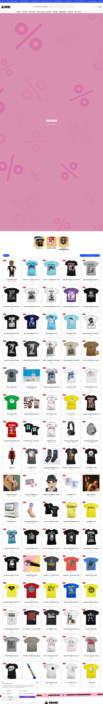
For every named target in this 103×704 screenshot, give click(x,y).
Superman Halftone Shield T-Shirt (12, 602)
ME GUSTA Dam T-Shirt (91, 467)
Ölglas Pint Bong (91, 494)
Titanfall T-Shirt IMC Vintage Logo (31, 655)
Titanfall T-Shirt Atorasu (91, 629)
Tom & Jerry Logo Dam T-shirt (91, 655)
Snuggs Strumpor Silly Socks (31, 521)
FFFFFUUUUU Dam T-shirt (91, 387)
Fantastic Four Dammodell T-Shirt (51, 387)
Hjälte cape (12, 467)
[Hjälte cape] (12, 456)
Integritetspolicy (31, 680)
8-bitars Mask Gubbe (12, 279)
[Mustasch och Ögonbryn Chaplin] (51, 483)
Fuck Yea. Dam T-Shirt (51, 414)
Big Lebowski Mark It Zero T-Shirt (51, 306)
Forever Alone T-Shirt (12, 414)
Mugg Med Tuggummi (11, 494)
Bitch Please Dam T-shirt (51, 333)
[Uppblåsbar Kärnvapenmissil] (31, 671)
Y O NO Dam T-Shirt (71, 682)
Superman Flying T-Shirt (91, 575)
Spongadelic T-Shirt (91, 521)
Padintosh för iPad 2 (12, 521)
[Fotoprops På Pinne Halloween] (31, 402)
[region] (51, 243)
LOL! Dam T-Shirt (31, 467)
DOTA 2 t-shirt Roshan (11, 387)
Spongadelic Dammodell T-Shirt (71, 521)
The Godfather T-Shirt (51, 629)
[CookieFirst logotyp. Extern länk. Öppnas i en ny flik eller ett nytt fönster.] (3, 682)
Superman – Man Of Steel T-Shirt (71, 575)
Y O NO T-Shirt (91, 682)
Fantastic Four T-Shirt (71, 387)
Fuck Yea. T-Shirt (71, 414)
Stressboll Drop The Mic (31, 575)
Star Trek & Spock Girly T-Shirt (11, 548)
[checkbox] (3, 691)
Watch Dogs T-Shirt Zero (51, 682)
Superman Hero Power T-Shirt (32, 602)
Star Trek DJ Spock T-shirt (32, 548)
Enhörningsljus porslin (31, 387)
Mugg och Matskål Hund (32, 494)
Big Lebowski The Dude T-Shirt (11, 333)
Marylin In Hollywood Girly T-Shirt (71, 467)
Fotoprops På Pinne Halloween (31, 414)
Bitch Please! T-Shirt (71, 333)
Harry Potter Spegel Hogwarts (91, 441)
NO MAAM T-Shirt (71, 494)
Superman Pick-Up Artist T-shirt (71, 602)
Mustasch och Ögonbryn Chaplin (51, 494)
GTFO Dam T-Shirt (51, 441)
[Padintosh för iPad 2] (12, 510)
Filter (6, 255)
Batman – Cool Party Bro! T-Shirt (51, 279)
